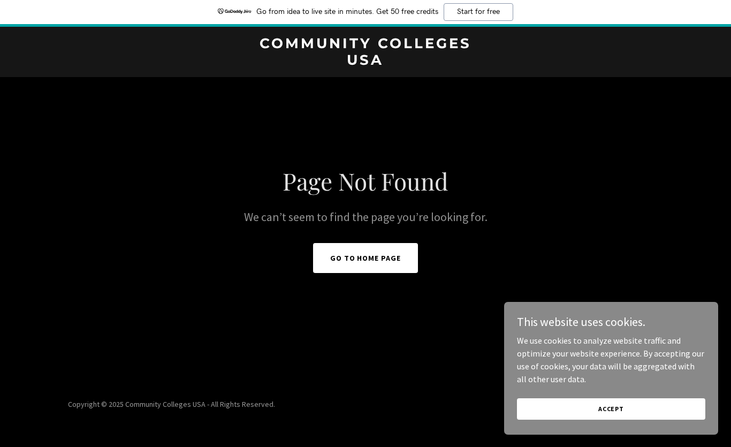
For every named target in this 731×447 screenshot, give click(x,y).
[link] (365, 61)
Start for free (478, 12)
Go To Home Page (365, 258)
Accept (611, 409)
